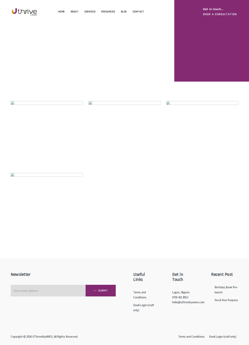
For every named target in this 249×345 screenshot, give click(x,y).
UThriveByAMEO (42, 336)
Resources (108, 11)
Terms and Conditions (139, 294)
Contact (138, 11)
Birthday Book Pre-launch (226, 289)
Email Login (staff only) (143, 307)
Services (90, 11)
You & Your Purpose (226, 300)
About (75, 11)
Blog (124, 11)
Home (61, 11)
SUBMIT (103, 290)
